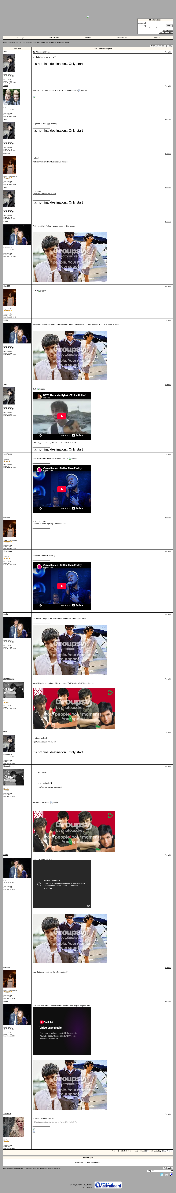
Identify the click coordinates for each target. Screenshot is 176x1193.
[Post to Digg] (166, 1175)
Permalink (168, 52)
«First (113, 1151)
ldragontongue (8, 679)
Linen (5, 86)
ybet (5, 52)
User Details (122, 38)
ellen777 (6, 153)
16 (122, 1151)
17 (124, 1151)
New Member (168, 31)
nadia (5, 222)
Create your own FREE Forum (81, 1185)
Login (169, 26)
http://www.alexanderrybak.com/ (44, 194)
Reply (170, 46)
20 (130, 1151)
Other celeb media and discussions (41, 42)
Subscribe (168, 1168)
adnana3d (7, 1114)
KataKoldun (7, 454)
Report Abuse (87, 1187)
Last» (137, 1151)
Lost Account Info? (166, 33)
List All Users (54, 38)
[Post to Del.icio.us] (171, 1175)
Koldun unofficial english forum (14, 42)
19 (128, 1151)
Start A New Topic (158, 46)
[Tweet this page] (162, 1175)
